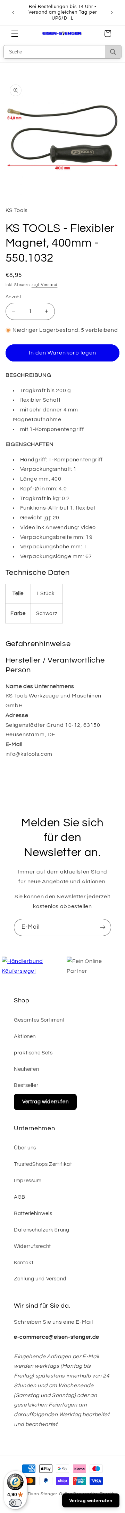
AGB (19, 1197)
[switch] (15, 1503)
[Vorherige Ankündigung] (13, 12)
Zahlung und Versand (40, 1278)
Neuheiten (26, 1069)
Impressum (28, 1180)
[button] (15, 33)
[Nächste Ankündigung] (111, 12)
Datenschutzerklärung (41, 1230)
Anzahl (13, 296)
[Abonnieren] (103, 927)
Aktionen (25, 1036)
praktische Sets (33, 1052)
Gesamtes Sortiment (39, 1020)
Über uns (25, 1147)
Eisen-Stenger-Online (50, 1494)
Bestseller (26, 1085)
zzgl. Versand (45, 285)
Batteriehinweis (33, 1213)
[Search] (113, 51)
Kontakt (23, 1262)
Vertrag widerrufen (45, 1101)
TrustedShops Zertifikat (43, 1164)
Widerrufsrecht (32, 1246)
